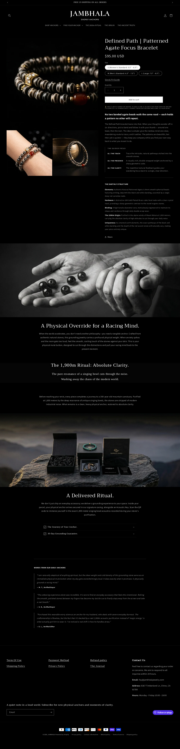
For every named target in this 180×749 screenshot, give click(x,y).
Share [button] (110, 237)
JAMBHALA (51, 734)
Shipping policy (132, 734)
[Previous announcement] (7, 2)
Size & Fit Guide (112, 79)
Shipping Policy (16, 666)
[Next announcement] (172, 2)
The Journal (97, 666)
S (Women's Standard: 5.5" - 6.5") (122, 67)
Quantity (108, 85)
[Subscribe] (51, 712)
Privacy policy (76, 734)
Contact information (91, 734)
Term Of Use (14, 660)
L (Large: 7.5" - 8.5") (150, 73)
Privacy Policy (56, 666)
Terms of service (118, 734)
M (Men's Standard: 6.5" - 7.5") (121, 73)
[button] (9, 15)
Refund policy (98, 660)
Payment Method (58, 660)
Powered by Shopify (62, 734)
